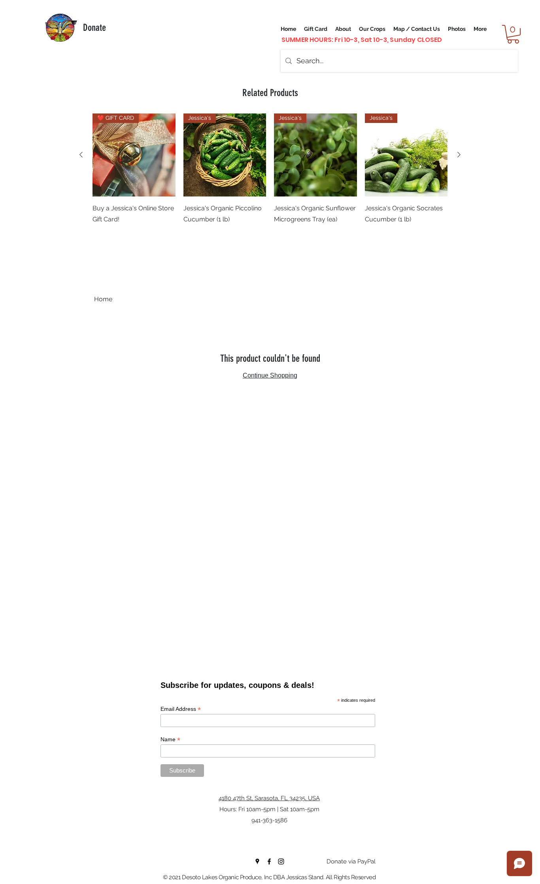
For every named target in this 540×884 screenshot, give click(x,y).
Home (103, 299)
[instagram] (281, 861)
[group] (270, 179)
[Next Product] (459, 154)
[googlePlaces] (257, 861)
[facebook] (269, 861)
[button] (513, 34)
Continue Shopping (270, 375)
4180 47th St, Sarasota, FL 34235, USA (269, 798)
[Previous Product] (81, 154)
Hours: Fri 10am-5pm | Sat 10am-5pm (269, 809)
